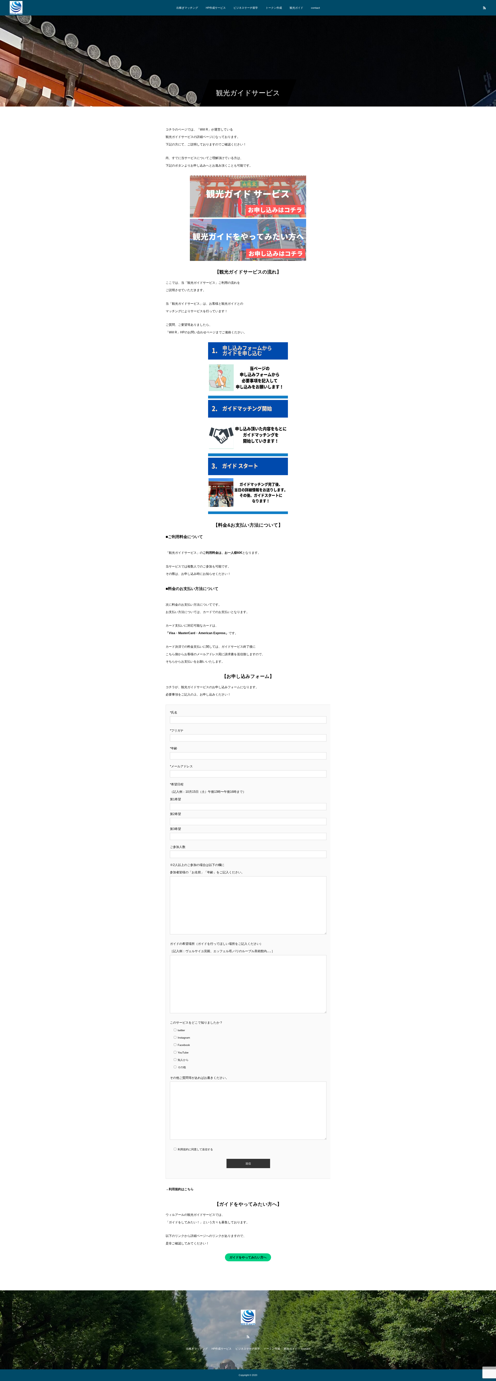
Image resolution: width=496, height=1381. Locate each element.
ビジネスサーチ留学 (245, 7)
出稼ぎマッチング (187, 7)
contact (315, 7)
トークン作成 (274, 7)
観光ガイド (296, 7)
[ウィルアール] (16, 8)
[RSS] (484, 8)
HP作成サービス (216, 7)
